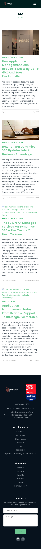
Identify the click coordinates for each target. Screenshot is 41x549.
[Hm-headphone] (23, 539)
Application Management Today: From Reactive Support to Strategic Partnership (20, 311)
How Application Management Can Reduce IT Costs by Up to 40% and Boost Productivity (20, 68)
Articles (5, 57)
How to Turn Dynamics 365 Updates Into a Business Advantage (18, 150)
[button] (34, 4)
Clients (14, 57)
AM (22, 17)
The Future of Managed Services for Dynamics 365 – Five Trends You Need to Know (19, 228)
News (21, 57)
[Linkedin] (18, 539)
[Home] (18, 17)
